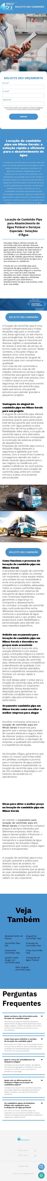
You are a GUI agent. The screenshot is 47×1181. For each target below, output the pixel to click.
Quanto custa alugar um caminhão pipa (12, 960)
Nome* (5, 83)
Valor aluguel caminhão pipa (22, 968)
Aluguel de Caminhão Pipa (33, 937)
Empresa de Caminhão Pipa (33, 944)
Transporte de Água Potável (33, 958)
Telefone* (6, 100)
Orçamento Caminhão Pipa (12, 951)
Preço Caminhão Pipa (34, 951)
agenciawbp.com (29, 1173)
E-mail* (5, 91)
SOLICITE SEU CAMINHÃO (29, 7)
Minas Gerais (24, 1150)
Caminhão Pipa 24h (12, 944)
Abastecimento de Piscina (14, 937)
